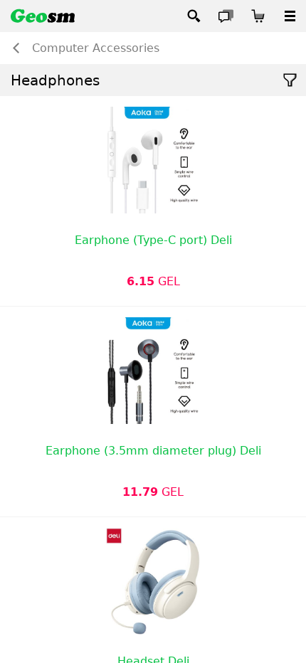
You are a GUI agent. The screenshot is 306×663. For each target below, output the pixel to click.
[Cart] (258, 16)
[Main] (42, 16)
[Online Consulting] (226, 16)
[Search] (194, 16)
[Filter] (290, 80)
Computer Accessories (95, 48)
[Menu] (290, 16)
